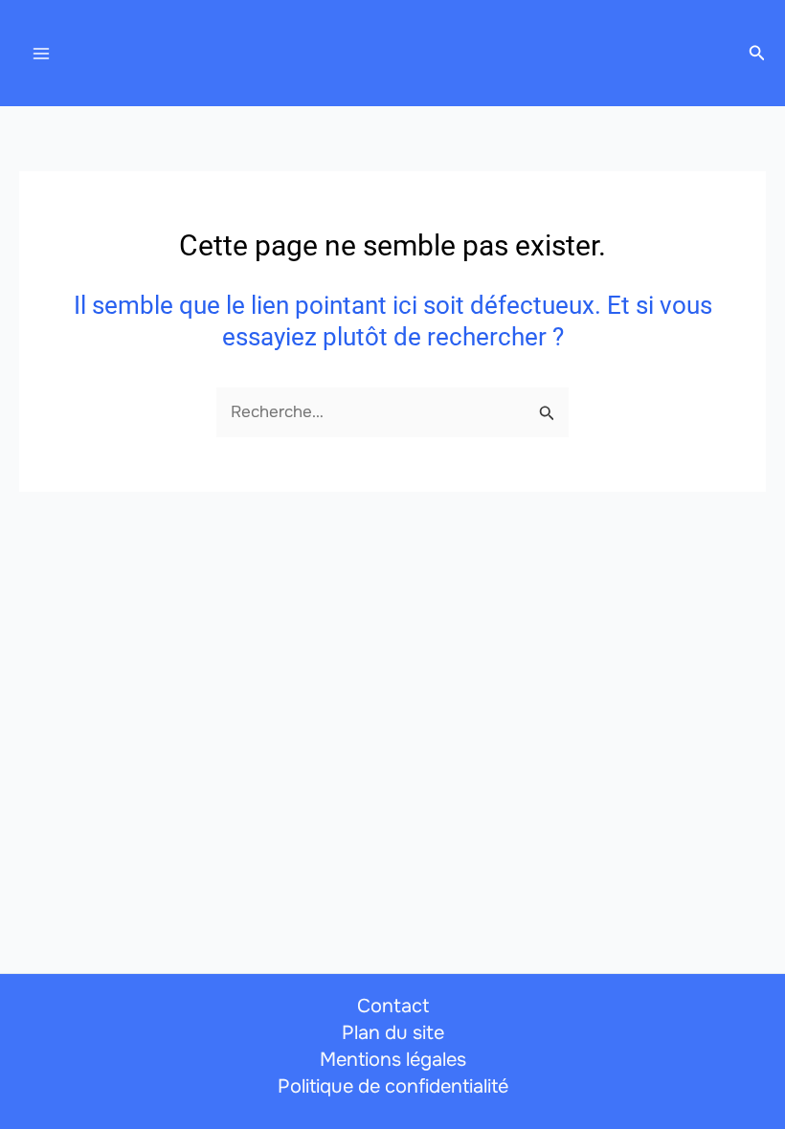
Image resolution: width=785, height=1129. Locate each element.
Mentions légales (393, 1060)
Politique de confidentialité (393, 1086)
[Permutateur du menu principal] (41, 54)
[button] (757, 53)
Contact (393, 1006)
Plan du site (393, 1033)
